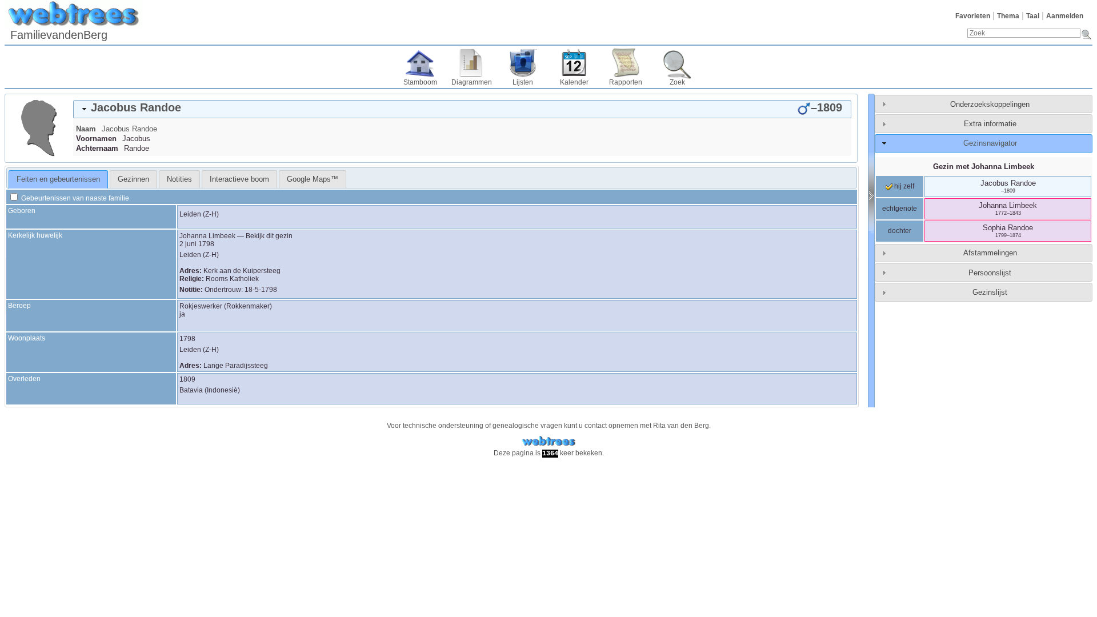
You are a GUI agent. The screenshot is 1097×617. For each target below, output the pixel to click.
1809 (187, 379)
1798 (187, 339)
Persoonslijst (989, 273)
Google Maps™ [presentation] (312, 179)
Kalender (574, 82)
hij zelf (903, 186)
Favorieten (972, 16)
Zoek (677, 82)
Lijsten (523, 82)
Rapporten (625, 82)
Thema (1008, 16)
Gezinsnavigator (990, 143)
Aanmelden (1064, 16)
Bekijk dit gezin (269, 236)
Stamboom (420, 82)
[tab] (462, 109)
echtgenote (899, 209)
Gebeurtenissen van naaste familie (74, 198)
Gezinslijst (989, 292)
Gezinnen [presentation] (133, 179)
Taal (1032, 16)
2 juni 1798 (196, 244)
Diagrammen (471, 82)
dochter (899, 231)
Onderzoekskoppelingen (990, 104)
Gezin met (983, 166)
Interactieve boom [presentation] (239, 179)
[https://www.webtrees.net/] (548, 441)
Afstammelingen (990, 253)
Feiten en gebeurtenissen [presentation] (58, 179)
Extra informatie (990, 123)
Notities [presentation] (179, 179)
